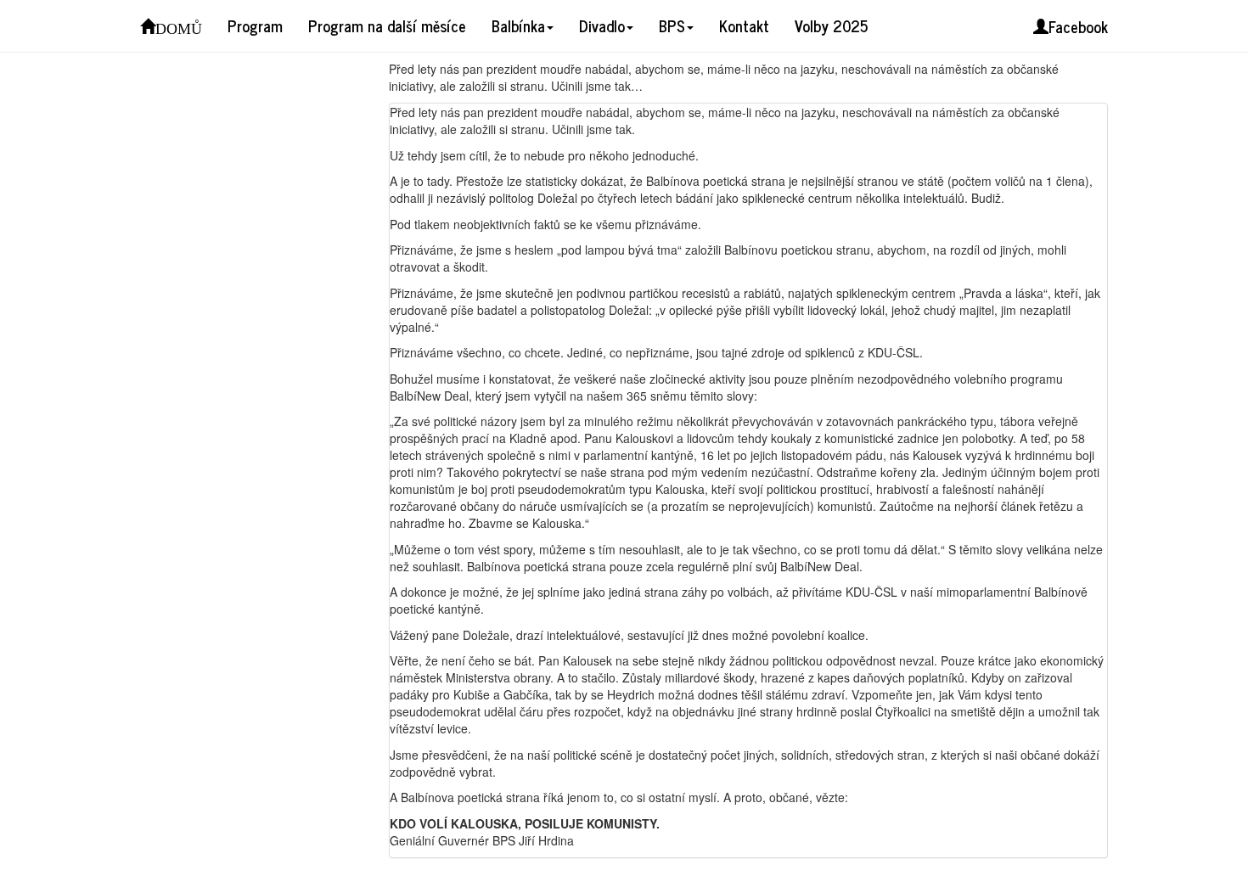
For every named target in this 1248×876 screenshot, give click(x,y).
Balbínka (518, 25)
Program (255, 25)
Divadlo (602, 25)
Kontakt (744, 25)
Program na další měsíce (387, 25)
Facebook (1078, 26)
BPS (672, 25)
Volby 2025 (831, 25)
